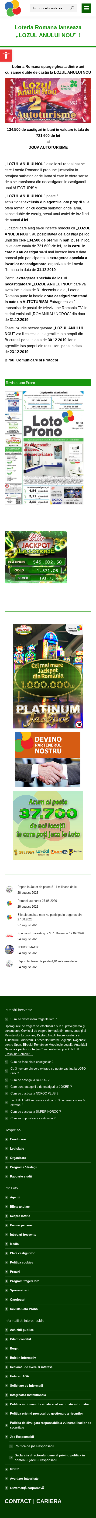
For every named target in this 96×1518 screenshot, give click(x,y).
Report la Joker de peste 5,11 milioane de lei (47, 887)
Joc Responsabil (22, 1437)
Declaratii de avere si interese (31, 1367)
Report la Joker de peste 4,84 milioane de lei (47, 961)
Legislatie (17, 1148)
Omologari (17, 1299)
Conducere (18, 1139)
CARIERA (49, 1501)
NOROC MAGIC (28, 947)
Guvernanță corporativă (27, 1488)
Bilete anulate (20, 1206)
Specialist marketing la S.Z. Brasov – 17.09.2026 (50, 933)
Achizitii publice (22, 1330)
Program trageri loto (24, 1281)
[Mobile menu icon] (86, 8)
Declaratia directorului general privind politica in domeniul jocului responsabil (50, 1458)
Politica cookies (21, 1262)
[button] (6, 56)
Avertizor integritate (24, 1478)
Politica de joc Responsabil (34, 1446)
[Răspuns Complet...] (19, 1054)
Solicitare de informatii (26, 1385)
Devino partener (21, 1225)
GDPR (14, 1469)
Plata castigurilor (22, 1253)
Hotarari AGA (19, 1376)
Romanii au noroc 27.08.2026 (37, 901)
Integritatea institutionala (28, 1395)
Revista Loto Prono (24, 1309)
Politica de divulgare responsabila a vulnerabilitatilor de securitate (50, 1425)
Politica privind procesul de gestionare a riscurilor (46, 1413)
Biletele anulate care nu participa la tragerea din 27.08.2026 (49, 917)
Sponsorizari (19, 1290)
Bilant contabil (20, 1339)
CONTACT (18, 1501)
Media (14, 1244)
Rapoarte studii (21, 1176)
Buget (14, 1348)
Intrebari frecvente (23, 1234)
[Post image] (9, 889)
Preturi (15, 1271)
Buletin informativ (23, 1357)
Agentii (15, 1197)
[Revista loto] (44, 447)
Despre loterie (20, 1216)
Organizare (18, 1158)
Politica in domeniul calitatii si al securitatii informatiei (49, 1404)
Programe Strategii (23, 1167)
